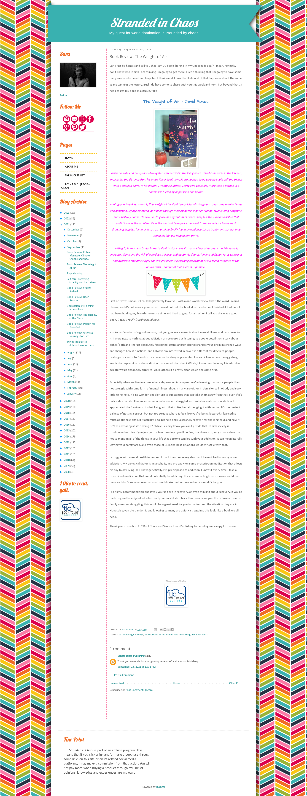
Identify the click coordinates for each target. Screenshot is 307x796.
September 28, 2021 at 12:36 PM (137, 666)
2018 (67, 413)
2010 (67, 460)
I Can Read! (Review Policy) (75, 186)
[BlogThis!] (165, 629)
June (69, 364)
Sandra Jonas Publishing (178, 634)
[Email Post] (155, 629)
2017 (67, 419)
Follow (63, 95)
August (71, 352)
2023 (67, 212)
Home (176, 683)
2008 (67, 472)
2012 (67, 448)
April (69, 376)
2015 (67, 430)
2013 (67, 442)
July (69, 358)
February (72, 388)
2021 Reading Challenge (131, 634)
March (71, 382)
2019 (67, 407)
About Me (71, 166)
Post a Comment (124, 675)
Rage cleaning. (75, 273)
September (73, 247)
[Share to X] (168, 629)
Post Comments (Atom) (139, 690)
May (69, 370)
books (148, 634)
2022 (67, 218)
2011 (67, 454)
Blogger (160, 787)
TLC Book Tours (200, 634)
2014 (67, 436)
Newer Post (117, 683)
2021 (67, 224)
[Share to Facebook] (172, 629)
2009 (67, 466)
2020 (67, 401)
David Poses (158, 634)
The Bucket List (75, 175)
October (72, 241)
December (73, 229)
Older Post (235, 683)
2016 (67, 424)
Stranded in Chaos (153, 22)
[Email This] (161, 629)
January (71, 393)
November (73, 235)
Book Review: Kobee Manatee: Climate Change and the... (79, 256)
